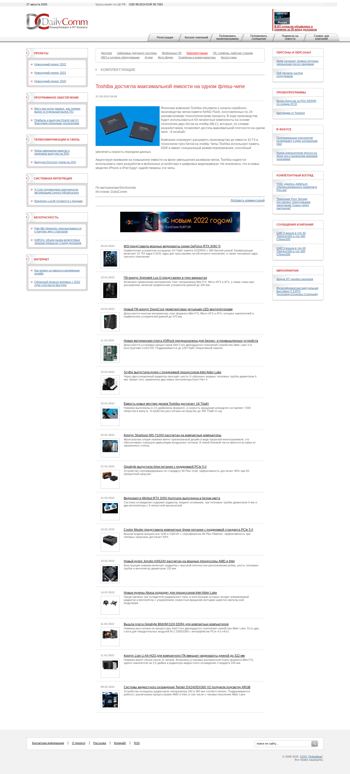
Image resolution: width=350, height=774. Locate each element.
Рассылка (99, 743)
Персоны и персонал (293, 52)
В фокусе (283, 129)
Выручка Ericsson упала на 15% (55, 162)
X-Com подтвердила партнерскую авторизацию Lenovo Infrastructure (56, 191)
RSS (137, 743)
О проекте (78, 743)
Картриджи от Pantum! (290, 112)
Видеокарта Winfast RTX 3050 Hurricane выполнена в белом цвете (172, 498)
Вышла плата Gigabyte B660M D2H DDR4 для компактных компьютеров (176, 624)
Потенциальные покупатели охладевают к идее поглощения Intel (296, 140)
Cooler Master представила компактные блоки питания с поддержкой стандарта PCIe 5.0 (188, 530)
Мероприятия (287, 270)
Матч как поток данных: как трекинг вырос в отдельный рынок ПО (57, 110)
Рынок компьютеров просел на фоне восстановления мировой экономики (296, 156)
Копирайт (120, 743)
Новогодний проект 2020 (50, 81)
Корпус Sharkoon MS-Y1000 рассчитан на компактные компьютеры (172, 435)
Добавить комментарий (248, 200)
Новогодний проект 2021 (50, 72)
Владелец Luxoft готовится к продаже (58, 201)
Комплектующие (118, 70)
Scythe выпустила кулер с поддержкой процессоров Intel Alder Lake (172, 372)
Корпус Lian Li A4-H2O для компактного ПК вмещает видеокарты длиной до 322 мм (184, 656)
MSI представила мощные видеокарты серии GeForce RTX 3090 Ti (172, 246)
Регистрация (165, 37)
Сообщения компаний (294, 224)
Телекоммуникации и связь (57, 139)
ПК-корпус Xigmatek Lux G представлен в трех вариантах (165, 278)
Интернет (41, 259)
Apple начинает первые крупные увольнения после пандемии (297, 62)
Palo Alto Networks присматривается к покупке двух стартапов (57, 230)
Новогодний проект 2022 (50, 64)
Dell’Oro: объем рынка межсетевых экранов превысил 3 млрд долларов (57, 241)
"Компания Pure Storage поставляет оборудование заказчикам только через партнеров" (293, 203)
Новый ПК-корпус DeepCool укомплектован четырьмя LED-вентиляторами (178, 309)
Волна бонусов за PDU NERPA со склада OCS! (296, 102)
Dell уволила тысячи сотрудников (289, 74)
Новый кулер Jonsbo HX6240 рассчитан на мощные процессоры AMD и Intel (179, 561)
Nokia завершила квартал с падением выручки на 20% (52, 152)
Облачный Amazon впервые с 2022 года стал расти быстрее (57, 283)
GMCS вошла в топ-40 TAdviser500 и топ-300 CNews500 (291, 236)
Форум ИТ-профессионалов (294, 279)
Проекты (41, 53)
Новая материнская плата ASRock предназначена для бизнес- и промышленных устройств (191, 341)
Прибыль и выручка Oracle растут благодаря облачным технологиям (56, 122)
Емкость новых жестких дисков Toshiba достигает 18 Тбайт (166, 404)
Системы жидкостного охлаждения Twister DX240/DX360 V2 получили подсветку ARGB (187, 687)
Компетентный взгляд (294, 175)
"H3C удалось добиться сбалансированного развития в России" (296, 187)
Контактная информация (48, 743)
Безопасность (46, 217)
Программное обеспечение (56, 97)
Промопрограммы (291, 92)
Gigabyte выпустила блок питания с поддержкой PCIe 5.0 (165, 467)
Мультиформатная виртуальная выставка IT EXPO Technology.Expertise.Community (297, 291)
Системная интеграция (53, 178)
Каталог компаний (196, 37)
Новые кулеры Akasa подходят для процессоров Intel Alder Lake (170, 593)
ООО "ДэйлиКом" (311, 756)
